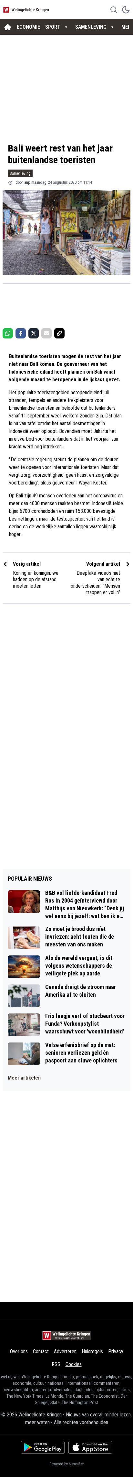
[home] (8, 27)
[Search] (114, 10)
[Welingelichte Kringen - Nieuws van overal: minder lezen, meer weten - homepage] (27, 9)
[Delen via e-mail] (46, 333)
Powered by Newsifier (66, 1464)
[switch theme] (125, 9)
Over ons (19, 1351)
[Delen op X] (33, 333)
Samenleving (20, 173)
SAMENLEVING (91, 27)
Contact (41, 1351)
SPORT (52, 27)
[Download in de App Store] (90, 1447)
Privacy (115, 1351)
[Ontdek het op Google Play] (43, 1447)
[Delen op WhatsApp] (8, 333)
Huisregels (92, 1351)
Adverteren (65, 1351)
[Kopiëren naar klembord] (59, 333)
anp (27, 182)
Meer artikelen (24, 1078)
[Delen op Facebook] (20, 333)
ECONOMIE (28, 27)
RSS (56, 1364)
